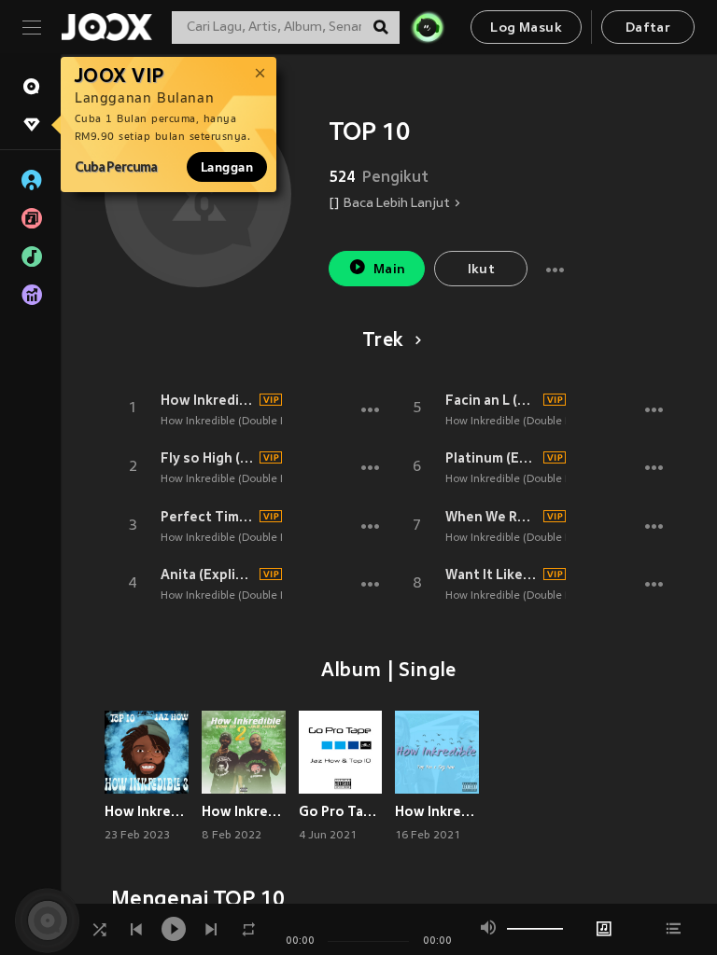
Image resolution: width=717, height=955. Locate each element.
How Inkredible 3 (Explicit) (147, 811)
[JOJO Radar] (427, 27)
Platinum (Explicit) (492, 457)
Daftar (648, 28)
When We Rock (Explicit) (492, 516)
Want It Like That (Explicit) (492, 574)
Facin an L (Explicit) (492, 400)
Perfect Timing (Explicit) (207, 516)
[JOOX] (106, 27)
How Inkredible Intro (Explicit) (207, 400)
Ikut (482, 270)
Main (389, 270)
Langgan (227, 166)
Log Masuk (526, 28)
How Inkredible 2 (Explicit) (244, 811)
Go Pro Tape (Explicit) (341, 811)
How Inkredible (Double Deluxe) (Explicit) (263, 421)
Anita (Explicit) (207, 574)
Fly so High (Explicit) (207, 457)
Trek (382, 341)
